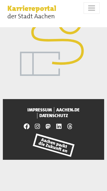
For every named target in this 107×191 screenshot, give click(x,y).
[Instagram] (37, 126)
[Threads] (69, 126)
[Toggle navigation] (92, 8)
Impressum (39, 110)
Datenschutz (53, 116)
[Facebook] (26, 126)
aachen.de (68, 110)
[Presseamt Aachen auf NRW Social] (48, 126)
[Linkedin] (59, 126)
